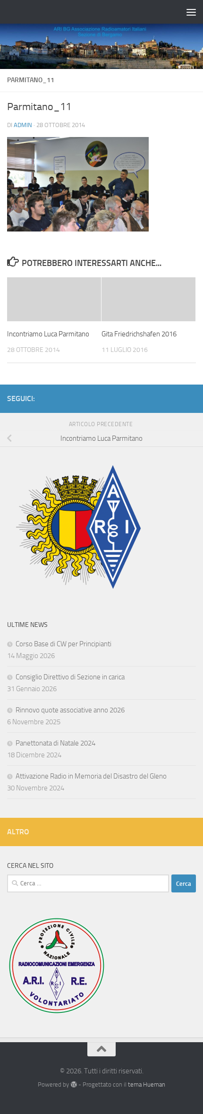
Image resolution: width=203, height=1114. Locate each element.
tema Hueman (146, 1084)
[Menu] (191, 12)
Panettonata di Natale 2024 (55, 743)
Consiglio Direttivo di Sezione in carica (70, 677)
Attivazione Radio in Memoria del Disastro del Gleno (91, 776)
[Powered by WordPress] (73, 1084)
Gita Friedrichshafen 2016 (139, 334)
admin (23, 125)
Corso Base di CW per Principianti (63, 644)
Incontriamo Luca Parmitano (48, 334)
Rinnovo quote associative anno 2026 (70, 710)
